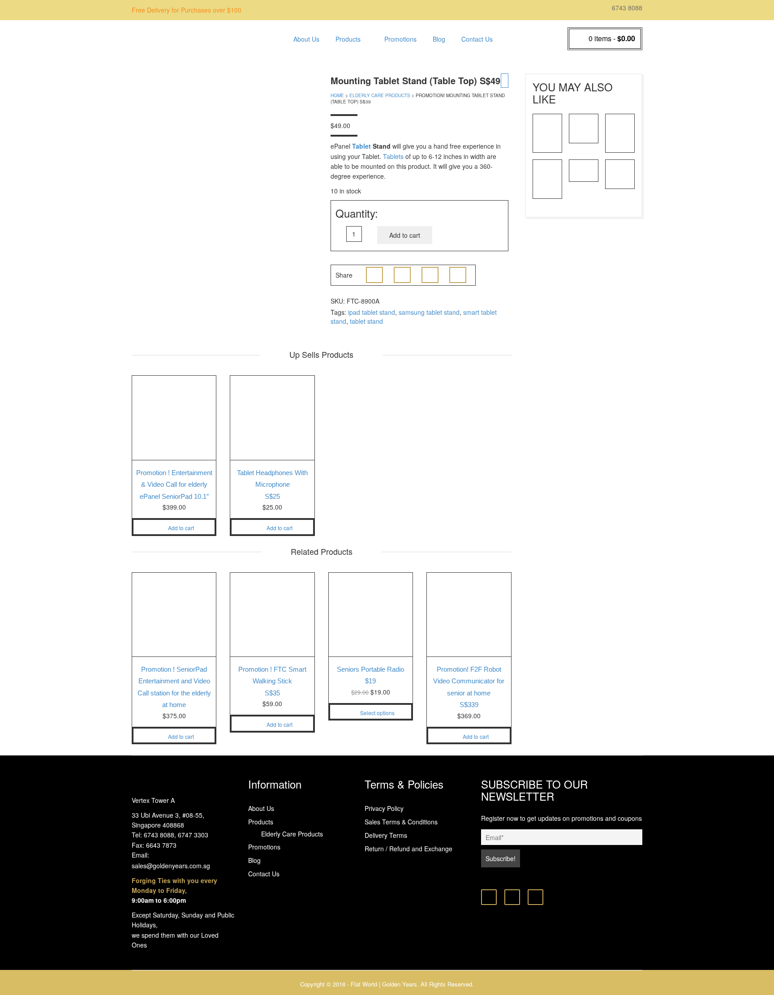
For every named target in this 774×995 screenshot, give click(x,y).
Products (348, 38)
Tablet (361, 146)
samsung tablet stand (429, 312)
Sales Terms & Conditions (401, 821)
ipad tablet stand (371, 312)
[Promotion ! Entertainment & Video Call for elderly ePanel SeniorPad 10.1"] (547, 132)
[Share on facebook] (374, 275)
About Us (306, 38)
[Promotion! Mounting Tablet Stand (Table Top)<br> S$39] (620, 132)
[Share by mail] (457, 275)
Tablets (393, 156)
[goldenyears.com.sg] (203, 37)
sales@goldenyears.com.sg (171, 865)
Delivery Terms (386, 835)
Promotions (400, 38)
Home (337, 95)
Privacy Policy (384, 808)
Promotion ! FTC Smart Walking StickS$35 (272, 681)
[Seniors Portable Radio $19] (620, 173)
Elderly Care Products (367, 60)
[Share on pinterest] (430, 275)
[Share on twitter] (402, 275)
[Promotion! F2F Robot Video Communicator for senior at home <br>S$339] (583, 127)
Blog (439, 38)
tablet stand (366, 321)
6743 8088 (626, 7)
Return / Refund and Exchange (408, 848)
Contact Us (477, 38)
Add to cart (404, 235)
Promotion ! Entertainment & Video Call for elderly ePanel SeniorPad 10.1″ (174, 484)
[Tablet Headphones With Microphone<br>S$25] (547, 178)
